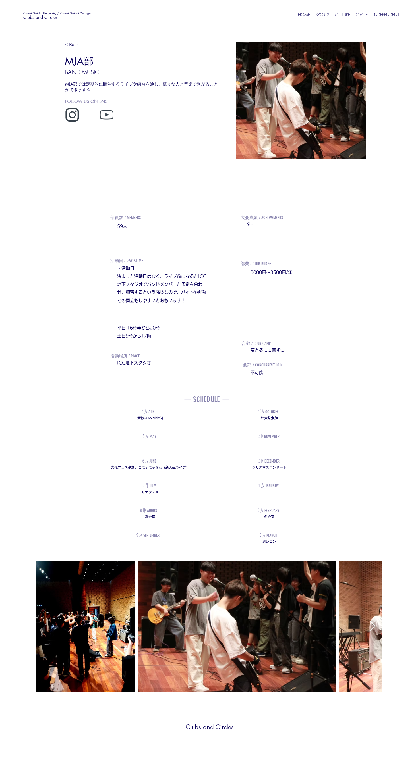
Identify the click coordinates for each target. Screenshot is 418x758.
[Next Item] (372, 626)
